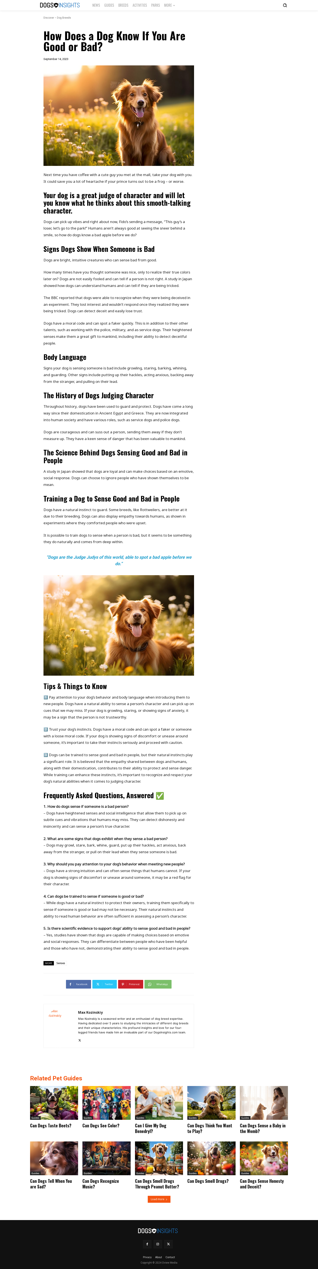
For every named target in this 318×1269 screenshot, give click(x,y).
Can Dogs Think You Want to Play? (209, 1128)
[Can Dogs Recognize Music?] (106, 1158)
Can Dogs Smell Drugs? (208, 1181)
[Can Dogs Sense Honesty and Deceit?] (264, 1158)
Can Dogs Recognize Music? (100, 1184)
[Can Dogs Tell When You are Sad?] (54, 1158)
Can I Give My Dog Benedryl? (150, 1128)
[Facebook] (147, 1244)
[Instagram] (158, 1244)
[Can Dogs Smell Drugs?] (211, 1158)
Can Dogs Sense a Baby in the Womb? (263, 1128)
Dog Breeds (64, 17)
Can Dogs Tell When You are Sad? (51, 1184)
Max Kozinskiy (90, 1012)
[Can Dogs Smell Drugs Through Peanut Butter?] (159, 1158)
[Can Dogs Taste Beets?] (54, 1103)
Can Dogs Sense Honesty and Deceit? (262, 1184)
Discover (48, 17)
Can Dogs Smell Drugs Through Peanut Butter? (157, 1184)
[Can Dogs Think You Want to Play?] (211, 1103)
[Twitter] (79, 1039)
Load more (157, 1199)
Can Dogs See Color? (100, 1125)
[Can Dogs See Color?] (106, 1103)
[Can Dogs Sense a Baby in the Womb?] (264, 1103)
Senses (60, 963)
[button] (285, 5)
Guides (35, 1117)
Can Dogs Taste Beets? (50, 1125)
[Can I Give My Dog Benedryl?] (159, 1103)
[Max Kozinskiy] (61, 1026)
